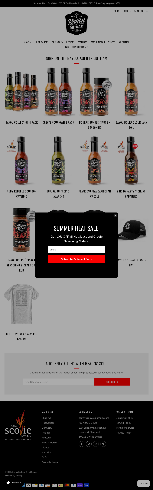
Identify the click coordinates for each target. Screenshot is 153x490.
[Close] (115, 215)
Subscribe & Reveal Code (76, 259)
